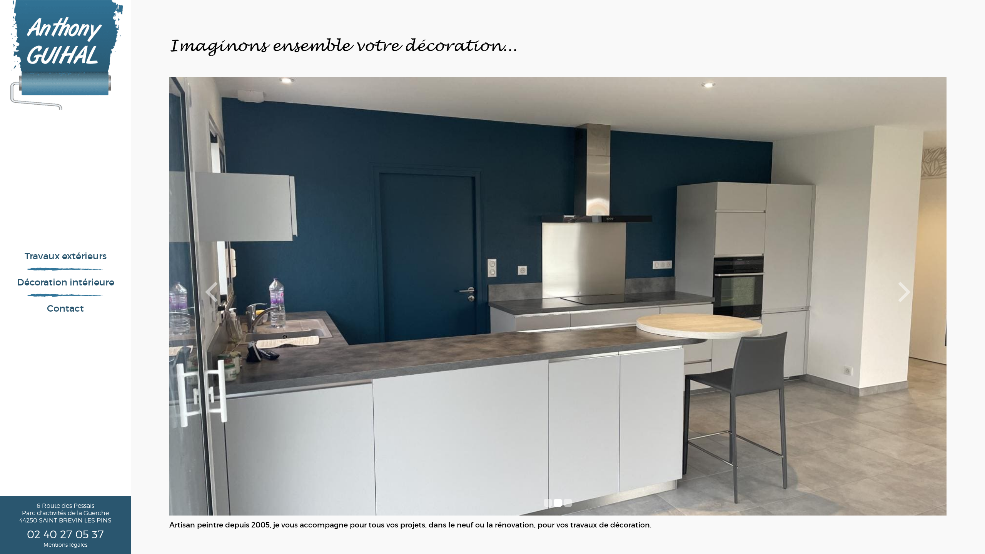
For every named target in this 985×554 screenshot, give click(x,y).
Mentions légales (65, 544)
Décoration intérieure (65, 282)
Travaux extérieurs (66, 256)
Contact (65, 308)
